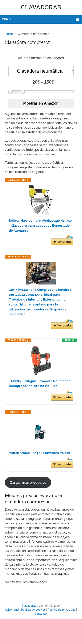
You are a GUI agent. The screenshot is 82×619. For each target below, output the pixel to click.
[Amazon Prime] (68, 236)
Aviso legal (12, 609)
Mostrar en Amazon (41, 103)
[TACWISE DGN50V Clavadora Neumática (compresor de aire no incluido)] (41, 360)
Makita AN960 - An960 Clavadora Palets (39, 453)
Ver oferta (64, 241)
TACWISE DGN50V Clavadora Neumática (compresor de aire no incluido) (39, 383)
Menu (6, 19)
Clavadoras (41, 7)
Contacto (41, 613)
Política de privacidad (62, 609)
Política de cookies (33, 609)
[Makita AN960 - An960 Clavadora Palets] (41, 432)
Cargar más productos (28, 482)
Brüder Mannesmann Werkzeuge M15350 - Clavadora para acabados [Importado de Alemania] (40, 225)
